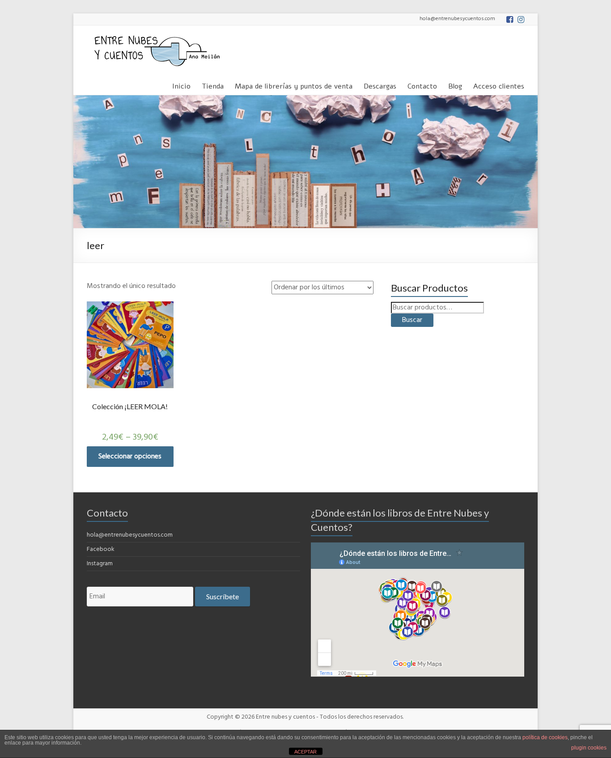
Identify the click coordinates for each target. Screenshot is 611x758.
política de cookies (545, 737)
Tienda (213, 84)
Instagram (100, 564)
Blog (455, 84)
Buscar (412, 320)
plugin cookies (589, 748)
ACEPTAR (305, 751)
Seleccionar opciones (129, 456)
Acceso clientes (498, 84)
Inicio (181, 84)
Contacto (422, 84)
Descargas (380, 84)
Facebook (101, 549)
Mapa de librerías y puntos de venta (293, 84)
